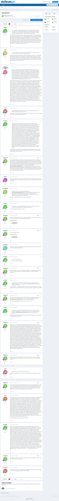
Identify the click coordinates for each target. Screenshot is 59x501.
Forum (2, 7)
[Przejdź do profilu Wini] (5, 111)
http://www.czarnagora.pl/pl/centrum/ (17, 192)
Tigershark (10, 15)
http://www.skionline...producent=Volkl (15, 299)
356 (5, 223)
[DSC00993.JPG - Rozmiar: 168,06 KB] (14, 237)
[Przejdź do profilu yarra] (5, 399)
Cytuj (12, 63)
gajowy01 (48, 21)
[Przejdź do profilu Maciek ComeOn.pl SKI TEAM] (5, 72)
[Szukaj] (57, 5)
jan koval (5, 27)
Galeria (5, 7)
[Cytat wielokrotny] (10, 46)
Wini (5, 107)
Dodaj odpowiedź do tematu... (11, 488)
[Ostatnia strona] (17, 24)
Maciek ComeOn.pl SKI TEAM (5, 67)
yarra (5, 395)
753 (5, 196)
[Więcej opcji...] (41, 27)
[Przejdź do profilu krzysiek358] (5, 192)
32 (5, 403)
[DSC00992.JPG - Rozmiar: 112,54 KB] (14, 236)
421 (5, 57)
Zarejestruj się (55, 1)
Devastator (5, 244)
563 (5, 252)
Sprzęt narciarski (12, 16)
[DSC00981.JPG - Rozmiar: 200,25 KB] (14, 223)
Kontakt (31, 498)
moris (5, 49)
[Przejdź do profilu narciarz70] (5, 471)
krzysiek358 (5, 188)
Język (28, 498)
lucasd (5, 176)
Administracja (10, 7)
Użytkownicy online (16, 7)
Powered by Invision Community (29, 499)
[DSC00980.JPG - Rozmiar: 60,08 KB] (14, 222)
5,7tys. (6, 35)
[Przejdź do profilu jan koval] (5, 31)
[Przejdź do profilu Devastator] (5, 248)
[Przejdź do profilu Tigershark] (3, 16)
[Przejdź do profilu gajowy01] (45, 22)
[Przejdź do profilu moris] (5, 53)
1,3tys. (6, 475)
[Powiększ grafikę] (22, 31)
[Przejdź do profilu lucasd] (5, 180)
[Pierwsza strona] (2, 24)
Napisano (13, 27)
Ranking (22, 7)
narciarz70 (5, 467)
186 (5, 184)
